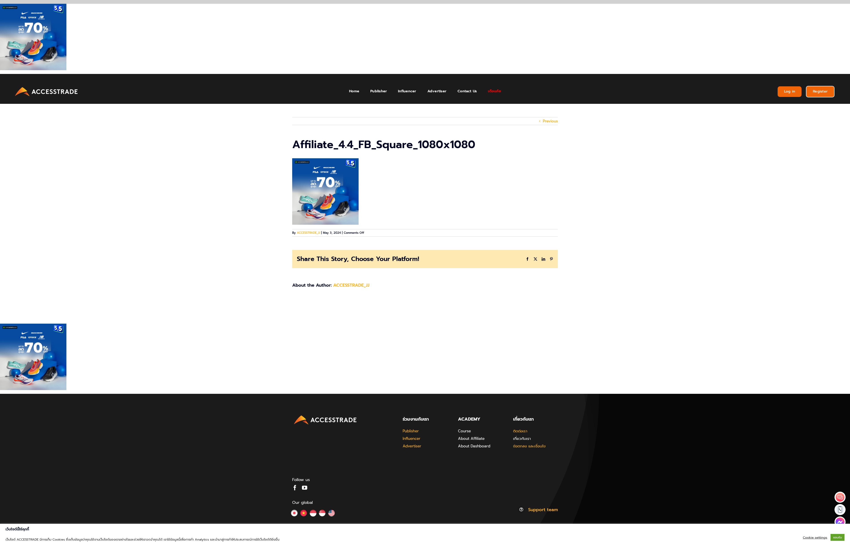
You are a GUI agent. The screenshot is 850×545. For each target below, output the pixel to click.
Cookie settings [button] (815, 537)
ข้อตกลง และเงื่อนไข (529, 446)
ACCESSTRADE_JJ (308, 233)
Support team (543, 509)
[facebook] (295, 487)
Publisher (411, 431)
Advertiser (412, 446)
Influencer (411, 438)
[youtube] (304, 487)
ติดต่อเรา (520, 431)
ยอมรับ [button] (837, 537)
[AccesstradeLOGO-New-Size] (46, 87)
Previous (550, 121)
